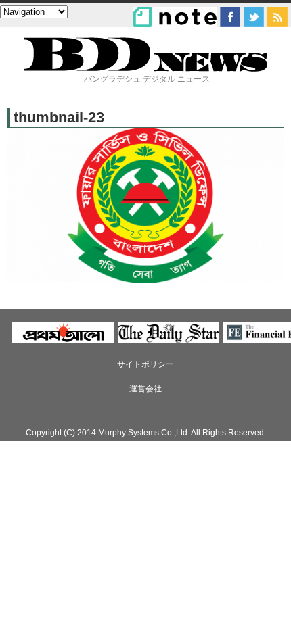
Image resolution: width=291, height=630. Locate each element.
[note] (175, 17)
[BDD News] (145, 69)
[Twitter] (254, 17)
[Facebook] (230, 17)
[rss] (277, 17)
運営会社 (145, 388)
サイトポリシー (145, 364)
